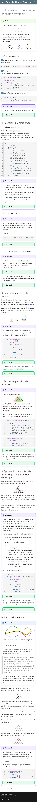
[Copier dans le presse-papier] (35, 67)
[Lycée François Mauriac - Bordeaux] (8, 799)
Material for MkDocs (12, 796)
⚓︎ (27, 14)
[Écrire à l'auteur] (2, 799)
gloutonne (30, 304)
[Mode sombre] (30, 2)
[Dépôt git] (5, 799)
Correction (9, 115)
